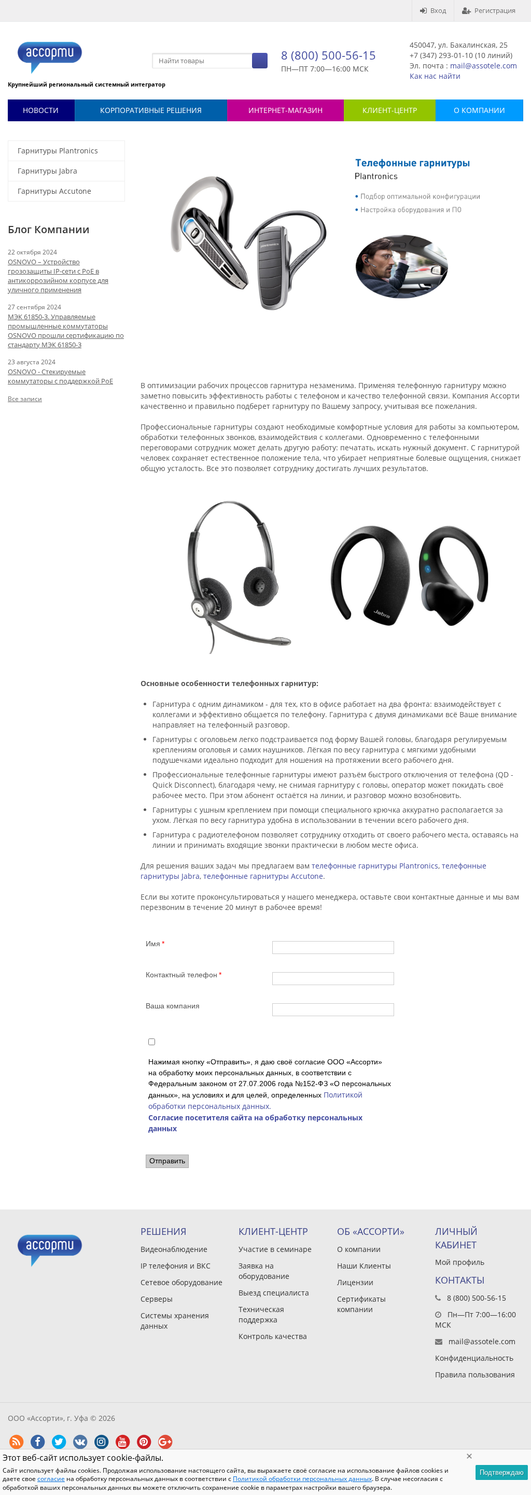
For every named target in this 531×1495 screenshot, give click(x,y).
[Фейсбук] (37, 1442)
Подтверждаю (502, 1472)
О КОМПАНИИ (479, 110)
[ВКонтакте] (80, 1442)
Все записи (25, 398)
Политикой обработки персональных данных (302, 1478)
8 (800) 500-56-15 (328, 55)
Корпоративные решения (151, 110)
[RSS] (16, 1442)
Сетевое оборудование (181, 1282)
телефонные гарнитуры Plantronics (375, 866)
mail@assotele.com (483, 65)
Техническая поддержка (261, 1314)
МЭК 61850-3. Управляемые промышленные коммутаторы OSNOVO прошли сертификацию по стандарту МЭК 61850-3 (66, 330)
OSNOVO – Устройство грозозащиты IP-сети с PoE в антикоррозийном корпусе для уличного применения (58, 275)
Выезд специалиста (274, 1293)
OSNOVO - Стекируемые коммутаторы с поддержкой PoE (60, 376)
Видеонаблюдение (174, 1249)
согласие (51, 1478)
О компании (359, 1249)
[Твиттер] (58, 1442)
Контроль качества (273, 1336)
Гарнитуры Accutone (54, 191)
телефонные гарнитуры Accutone (263, 876)
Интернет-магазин (285, 110)
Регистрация (494, 10)
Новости (41, 110)
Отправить (167, 1161)
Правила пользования (475, 1374)
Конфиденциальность (474, 1358)
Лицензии (355, 1282)
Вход (438, 10)
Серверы (157, 1299)
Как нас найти (435, 76)
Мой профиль (459, 1262)
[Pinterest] (143, 1442)
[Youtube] (122, 1442)
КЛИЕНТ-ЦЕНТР (389, 110)
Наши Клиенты (364, 1266)
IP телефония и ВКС (176, 1266)
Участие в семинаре (275, 1249)
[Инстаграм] (101, 1442)
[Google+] (165, 1442)
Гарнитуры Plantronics (58, 150)
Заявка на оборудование (264, 1271)
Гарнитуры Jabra (47, 171)
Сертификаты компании (361, 1304)
